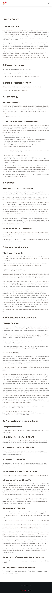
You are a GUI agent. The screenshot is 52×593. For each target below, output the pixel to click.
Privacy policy (23, 590)
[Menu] (48, 3)
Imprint (30, 590)
